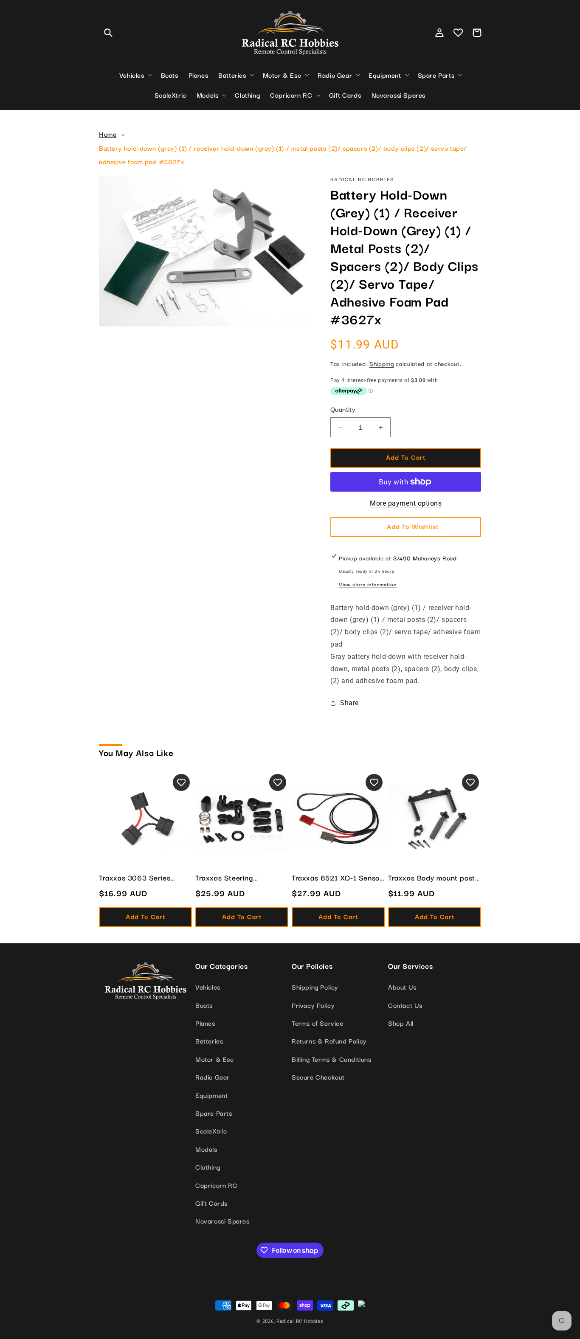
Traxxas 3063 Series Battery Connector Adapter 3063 (145, 877)
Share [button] (349, 703)
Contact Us (405, 1005)
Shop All (401, 1023)
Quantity (342, 409)
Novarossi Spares (222, 1220)
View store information (368, 584)
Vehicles (207, 987)
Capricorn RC (216, 1185)
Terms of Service (317, 1023)
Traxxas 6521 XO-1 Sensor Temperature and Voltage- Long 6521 (337, 877)
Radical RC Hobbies (300, 1321)
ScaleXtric (211, 1130)
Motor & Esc (214, 1059)
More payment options (406, 503)
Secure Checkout (318, 1077)
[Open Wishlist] (458, 32)
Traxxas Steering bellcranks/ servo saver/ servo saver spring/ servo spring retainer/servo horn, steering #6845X (241, 877)
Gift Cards (211, 1203)
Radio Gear (212, 1077)
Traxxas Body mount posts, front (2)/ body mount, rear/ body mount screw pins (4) (434, 877)
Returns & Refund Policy (329, 1040)
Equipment (211, 1095)
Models (206, 1149)
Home (107, 134)
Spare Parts (213, 1113)
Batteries (209, 1040)
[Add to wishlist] (181, 782)
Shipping (381, 363)
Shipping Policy (315, 987)
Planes (205, 1023)
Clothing (207, 1167)
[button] (108, 32)
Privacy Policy (313, 1005)
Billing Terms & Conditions (332, 1059)
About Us (402, 987)
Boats (204, 1005)
